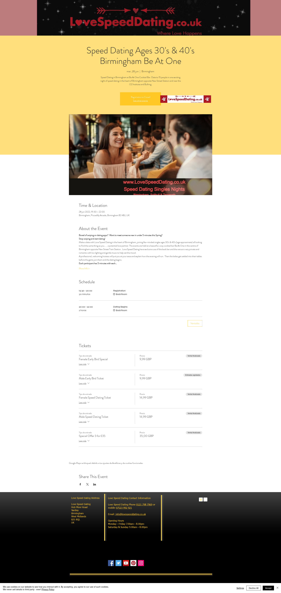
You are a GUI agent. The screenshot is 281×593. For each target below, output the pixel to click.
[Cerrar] (277, 588)
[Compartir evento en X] (87, 484)
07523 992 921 (124, 508)
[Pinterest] (133, 563)
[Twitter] (118, 563)
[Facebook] (111, 563)
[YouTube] (126, 563)
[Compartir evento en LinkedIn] (94, 484)
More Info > (84, 268)
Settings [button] (240, 588)
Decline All (253, 588)
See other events (140, 100)
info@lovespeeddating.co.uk (130, 514)
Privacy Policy (48, 589)
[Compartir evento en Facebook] (80, 484)
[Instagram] (141, 563)
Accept (268, 588)
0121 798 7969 (144, 505)
